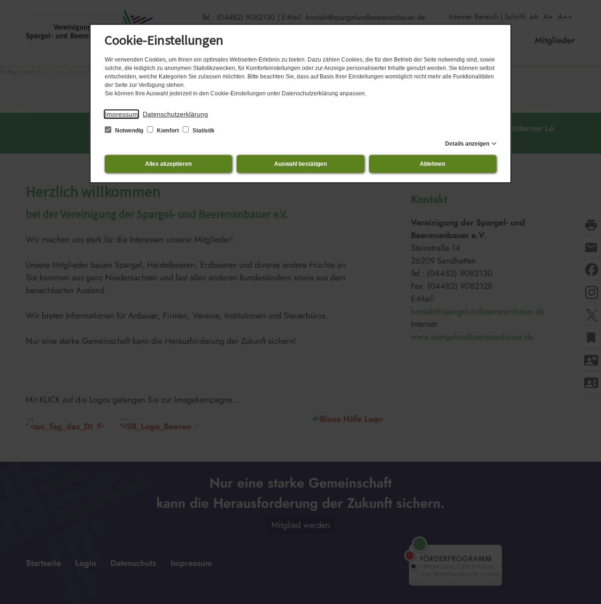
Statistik (203, 130)
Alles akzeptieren (168, 164)
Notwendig (129, 130)
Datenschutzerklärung (175, 114)
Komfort (167, 130)
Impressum (121, 114)
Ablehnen (432, 164)
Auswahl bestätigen (300, 164)
